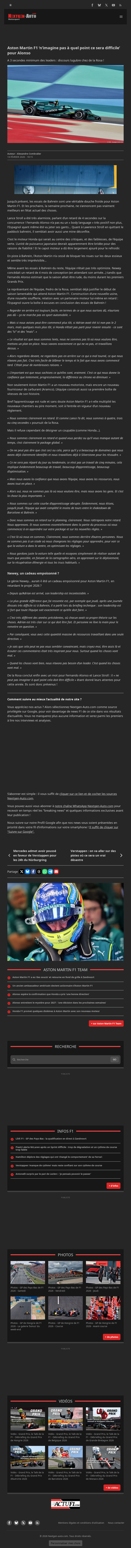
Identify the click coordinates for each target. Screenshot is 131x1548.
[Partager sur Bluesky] (27, 871)
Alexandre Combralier (29, 153)
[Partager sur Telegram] (50, 871)
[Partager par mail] (56, 871)
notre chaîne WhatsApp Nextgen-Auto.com (84, 806)
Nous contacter (116, 1522)
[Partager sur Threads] (39, 871)
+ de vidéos (112, 1487)
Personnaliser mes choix (65, 1543)
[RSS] (120, 5)
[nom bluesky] (99, 5)
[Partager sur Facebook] (33, 871)
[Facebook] (92, 5)
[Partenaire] (65, 1504)
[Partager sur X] (21, 871)
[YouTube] (113, 5)
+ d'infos (113, 1185)
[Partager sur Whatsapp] (44, 871)
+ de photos (111, 1336)
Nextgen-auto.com (58, 1536)
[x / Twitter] (106, 5)
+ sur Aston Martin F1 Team (106, 1023)
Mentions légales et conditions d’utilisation (81, 1522)
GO (114, 1059)
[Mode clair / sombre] (10, 5)
